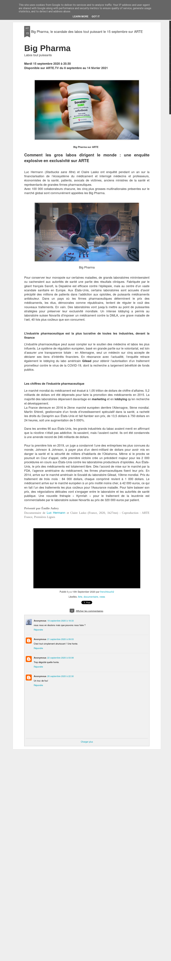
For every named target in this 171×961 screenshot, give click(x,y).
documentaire (91, 596)
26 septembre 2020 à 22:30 (60, 676)
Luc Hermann (56, 512)
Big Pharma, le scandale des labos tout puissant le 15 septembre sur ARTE (87, 31)
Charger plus (87, 741)
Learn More (80, 16)
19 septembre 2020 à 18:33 (60, 620)
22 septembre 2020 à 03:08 (60, 657)
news (102, 596)
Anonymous (40, 639)
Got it (96, 16)
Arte (80, 596)
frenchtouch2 (107, 591)
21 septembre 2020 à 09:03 (60, 639)
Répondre (38, 629)
